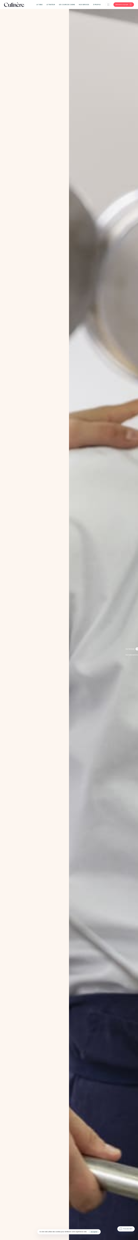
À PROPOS (97, 4)
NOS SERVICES (84, 4)
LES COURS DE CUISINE (67, 4)
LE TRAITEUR (51, 4)
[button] (108, 4)
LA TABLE (39, 4)
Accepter (94, 1232)
